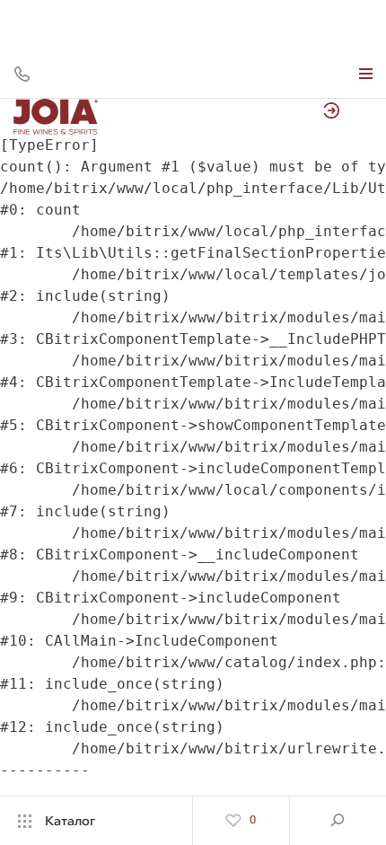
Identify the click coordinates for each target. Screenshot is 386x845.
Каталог (70, 821)
